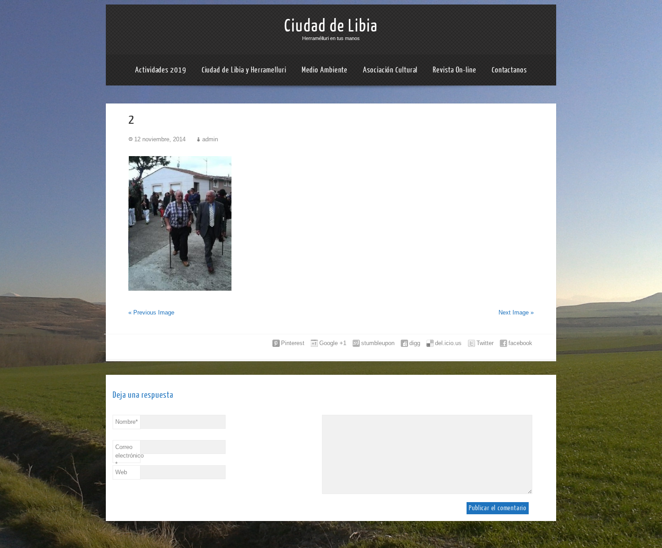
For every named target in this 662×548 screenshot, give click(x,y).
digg (414, 343)
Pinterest (292, 343)
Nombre (126, 421)
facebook (520, 343)
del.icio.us (448, 343)
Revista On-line (454, 70)
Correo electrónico (128, 453)
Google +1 (332, 343)
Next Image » (516, 312)
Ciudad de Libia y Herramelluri (244, 70)
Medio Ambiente (325, 70)
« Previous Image (151, 312)
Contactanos (509, 70)
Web (121, 472)
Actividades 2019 (160, 70)
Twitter (485, 343)
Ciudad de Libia (331, 26)
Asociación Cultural (390, 70)
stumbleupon (377, 343)
